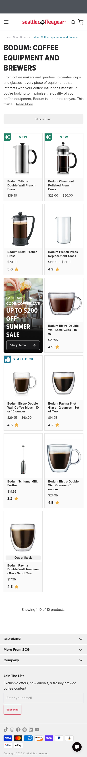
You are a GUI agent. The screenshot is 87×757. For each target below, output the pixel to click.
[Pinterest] (24, 729)
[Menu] (8, 22)
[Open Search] (72, 22)
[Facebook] (18, 729)
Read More (24, 104)
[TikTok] (6, 729)
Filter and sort (43, 119)
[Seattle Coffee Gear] (44, 22)
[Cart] (80, 22)
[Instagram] (12, 729)
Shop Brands (21, 37)
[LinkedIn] (31, 729)
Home (7, 37)
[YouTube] (37, 729)
